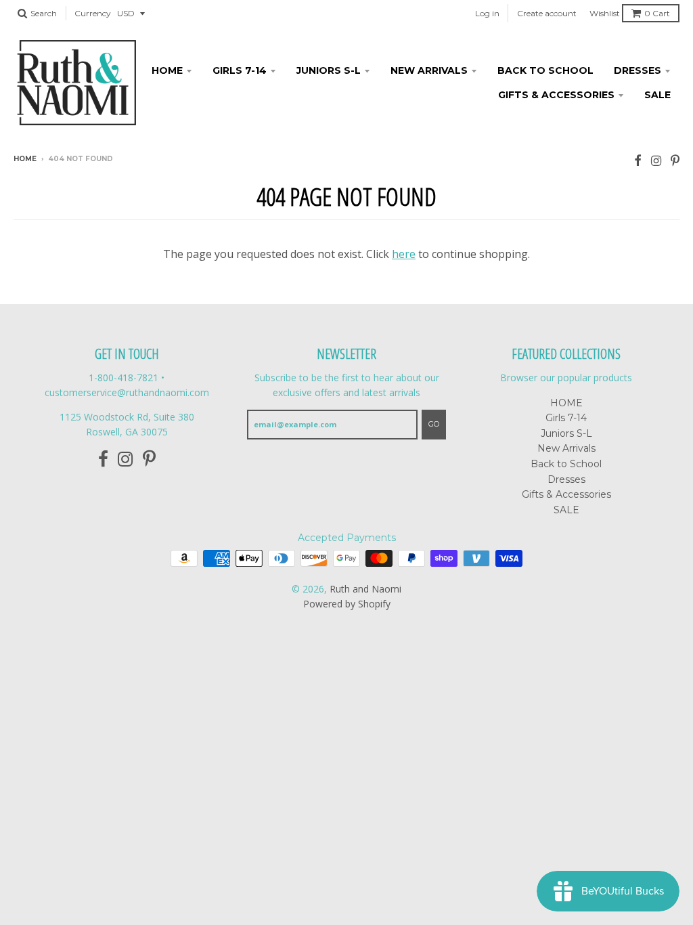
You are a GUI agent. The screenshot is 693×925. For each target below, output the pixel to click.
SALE (657, 95)
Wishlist (604, 13)
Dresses (637, 70)
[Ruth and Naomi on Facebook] (638, 160)
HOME (167, 70)
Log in (487, 13)
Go (433, 424)
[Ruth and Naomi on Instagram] (656, 160)
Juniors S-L (328, 70)
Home (25, 158)
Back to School (545, 70)
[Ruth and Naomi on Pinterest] (675, 160)
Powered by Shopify (346, 603)
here (404, 253)
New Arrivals (429, 70)
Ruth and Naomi (365, 588)
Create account (547, 13)
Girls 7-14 (240, 70)
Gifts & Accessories (556, 95)
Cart (657, 13)
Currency (92, 13)
